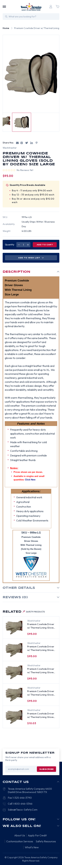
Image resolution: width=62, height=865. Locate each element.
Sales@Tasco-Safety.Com (22, 809)
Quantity (9, 244)
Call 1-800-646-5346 (20, 803)
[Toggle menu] (4, 6)
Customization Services (19, 841)
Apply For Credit (37, 835)
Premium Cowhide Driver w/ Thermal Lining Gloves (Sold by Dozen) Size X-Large (41, 626)
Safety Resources (46, 841)
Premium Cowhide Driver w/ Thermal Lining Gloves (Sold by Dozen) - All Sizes (41, 693)
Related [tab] (24, 611)
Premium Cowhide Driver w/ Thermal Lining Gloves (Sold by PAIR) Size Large (41, 715)
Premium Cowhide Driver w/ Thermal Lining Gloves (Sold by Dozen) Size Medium (41, 648)
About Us (19, 835)
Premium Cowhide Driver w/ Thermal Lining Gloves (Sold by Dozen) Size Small (41, 670)
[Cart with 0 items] (57, 7)
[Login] (51, 7)
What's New (32, 847)
